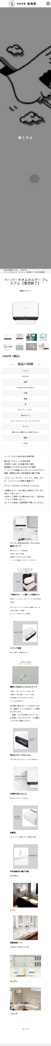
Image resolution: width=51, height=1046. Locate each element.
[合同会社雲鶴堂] (22, 3)
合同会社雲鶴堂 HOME (10, 270)
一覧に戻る (25, 1029)
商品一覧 (23, 270)
